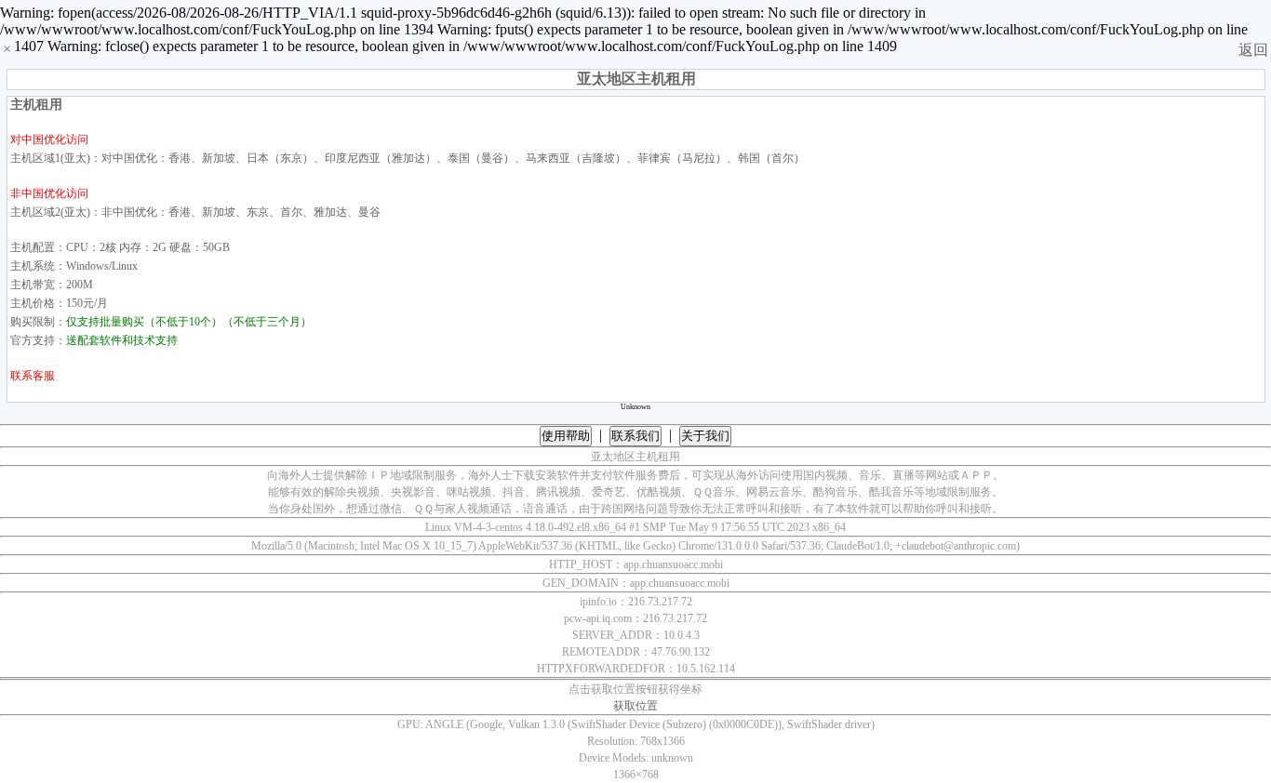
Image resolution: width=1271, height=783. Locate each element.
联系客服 (32, 375)
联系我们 (635, 436)
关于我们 (705, 436)
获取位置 (635, 705)
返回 (1253, 50)
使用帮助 (566, 436)
